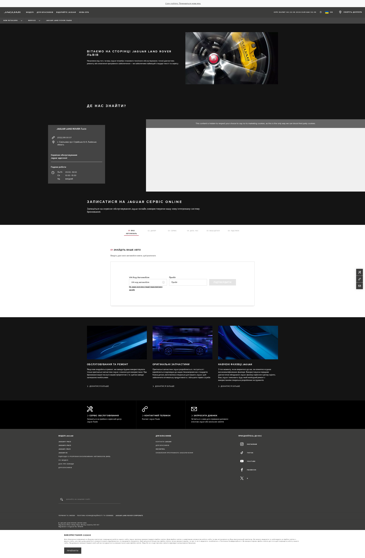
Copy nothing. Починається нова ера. (183, 3)
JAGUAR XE (63, 453)
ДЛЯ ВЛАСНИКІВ (65, 467)
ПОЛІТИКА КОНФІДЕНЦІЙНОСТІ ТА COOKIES (95, 515)
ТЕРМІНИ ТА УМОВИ (66, 515)
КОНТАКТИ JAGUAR (163, 442)
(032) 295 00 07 (64, 137)
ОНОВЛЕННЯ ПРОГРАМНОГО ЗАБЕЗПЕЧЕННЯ (174, 453)
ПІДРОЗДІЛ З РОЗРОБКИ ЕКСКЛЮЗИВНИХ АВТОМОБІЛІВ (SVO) (84, 456)
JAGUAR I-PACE (64, 449)
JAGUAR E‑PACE (64, 445)
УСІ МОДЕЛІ (63, 460)
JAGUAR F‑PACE (64, 442)
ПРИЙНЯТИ (73, 551)
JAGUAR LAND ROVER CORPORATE (129, 515)
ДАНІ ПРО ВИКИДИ (66, 464)
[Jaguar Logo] (12, 12)
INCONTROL (160, 449)
